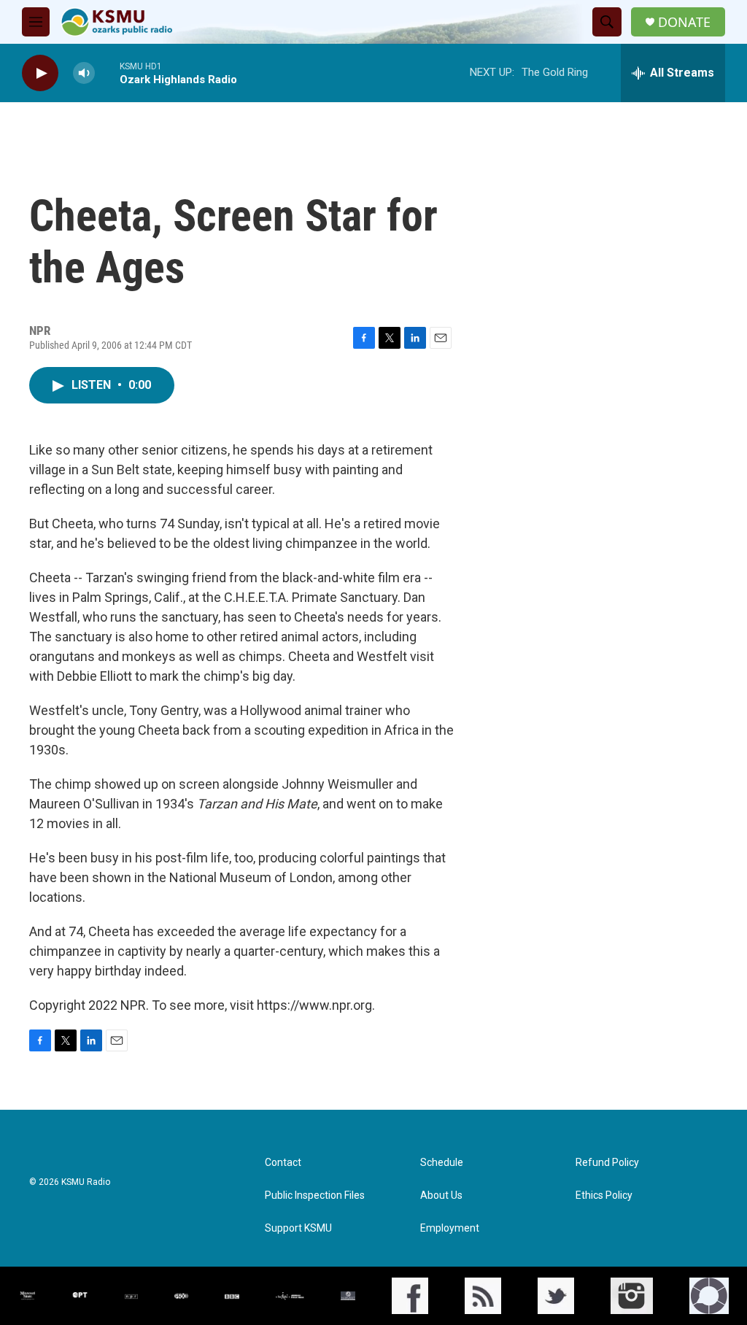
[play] (40, 73)
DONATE (684, 22)
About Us (441, 1195)
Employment (449, 1228)
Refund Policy (607, 1162)
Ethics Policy (604, 1195)
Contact (283, 1162)
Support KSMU (298, 1228)
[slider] (107, 72)
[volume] (83, 73)
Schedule (441, 1162)
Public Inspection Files (315, 1195)
